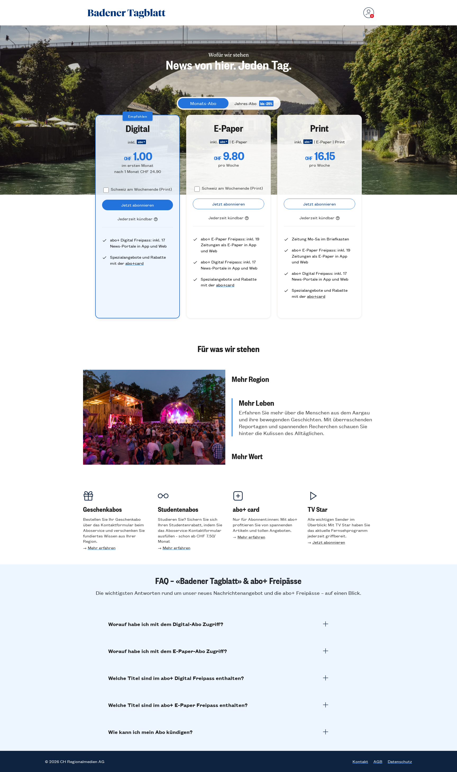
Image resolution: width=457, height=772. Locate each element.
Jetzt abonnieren (328, 542)
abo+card (134, 263)
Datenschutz (400, 761)
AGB (377, 761)
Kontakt (360, 761)
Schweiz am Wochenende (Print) (141, 189)
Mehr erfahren (102, 547)
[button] (303, 378)
